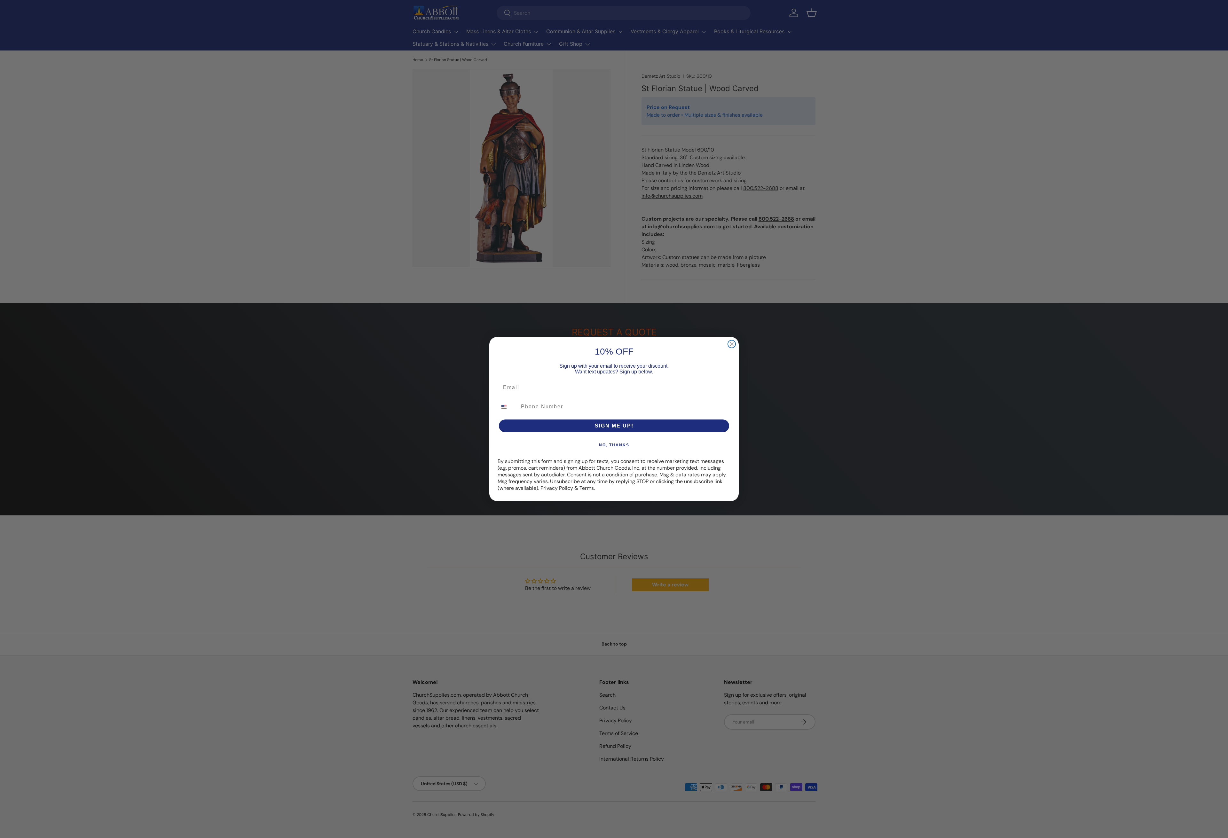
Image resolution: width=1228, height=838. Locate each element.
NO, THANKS (614, 445)
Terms (586, 488)
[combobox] (508, 407)
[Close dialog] (732, 344)
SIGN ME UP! (614, 425)
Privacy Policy (556, 488)
